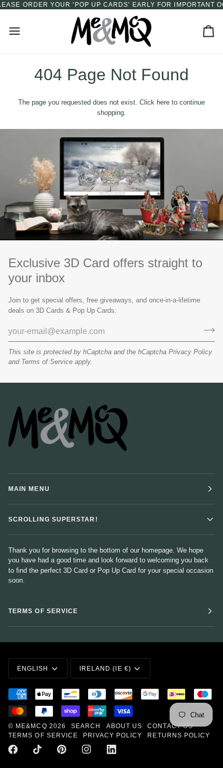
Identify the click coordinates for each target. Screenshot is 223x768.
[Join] (206, 330)
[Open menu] (23, 31)
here (163, 102)
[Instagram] (86, 749)
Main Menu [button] (29, 488)
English (33, 668)
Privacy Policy (190, 352)
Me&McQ (31, 726)
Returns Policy (178, 735)
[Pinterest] (61, 749)
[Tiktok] (37, 749)
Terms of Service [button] (43, 611)
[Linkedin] (111, 749)
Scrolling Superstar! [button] (53, 519)
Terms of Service (47, 362)
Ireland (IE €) (105, 668)
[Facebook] (13, 749)
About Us (124, 726)
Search (86, 726)
